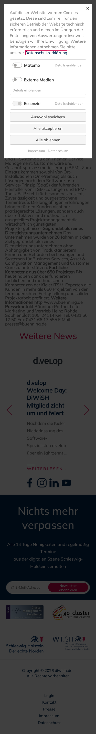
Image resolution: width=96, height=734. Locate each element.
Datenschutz (58, 151)
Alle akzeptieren (48, 128)
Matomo (32, 65)
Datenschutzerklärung (46, 52)
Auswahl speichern (48, 116)
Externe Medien (39, 79)
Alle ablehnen (48, 139)
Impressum (36, 151)
